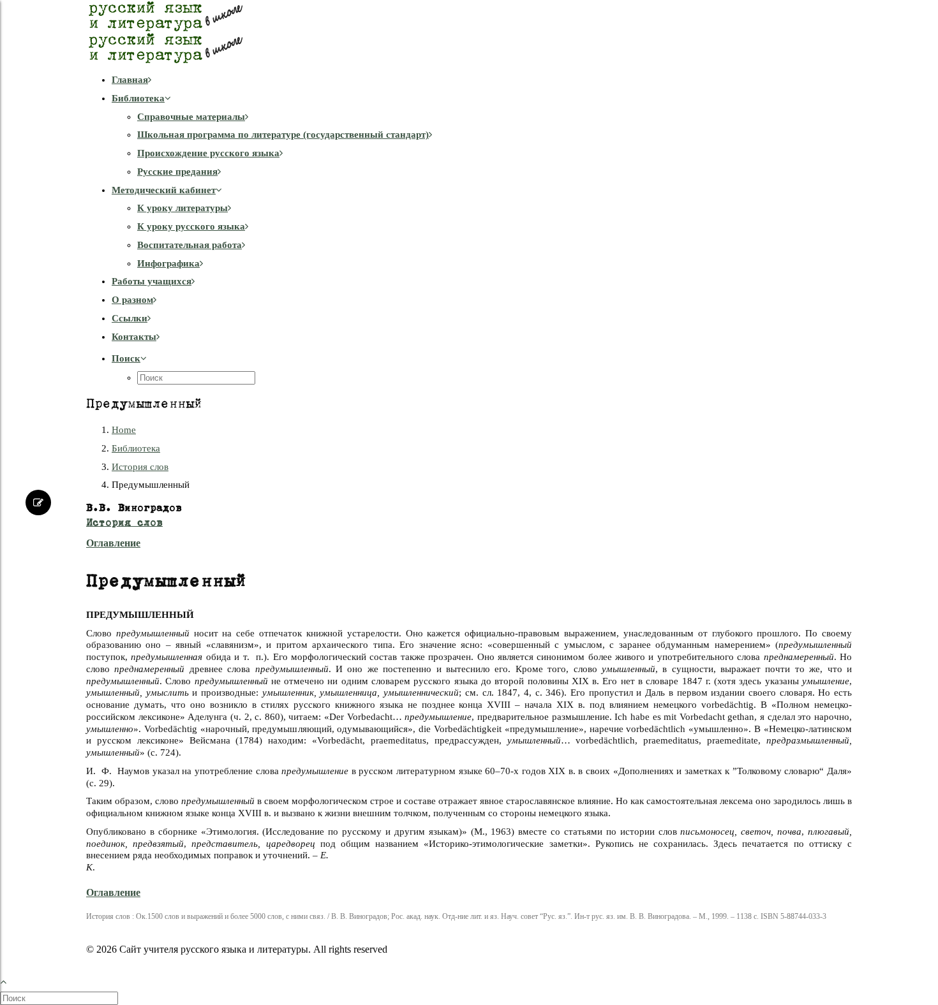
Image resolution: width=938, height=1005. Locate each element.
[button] (129, 358)
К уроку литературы (182, 208)
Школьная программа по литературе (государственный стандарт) (283, 134)
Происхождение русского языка (208, 153)
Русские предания (177, 171)
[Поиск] (60, 998)
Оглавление (113, 543)
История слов (140, 467)
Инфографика (168, 263)
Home (124, 430)
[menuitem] (482, 80)
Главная (130, 80)
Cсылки (129, 318)
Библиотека (138, 98)
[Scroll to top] (10, 980)
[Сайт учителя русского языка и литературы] (469, 32)
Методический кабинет (164, 190)
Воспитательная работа (189, 245)
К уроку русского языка (191, 226)
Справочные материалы (191, 117)
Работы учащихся (151, 281)
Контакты (134, 337)
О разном (132, 300)
